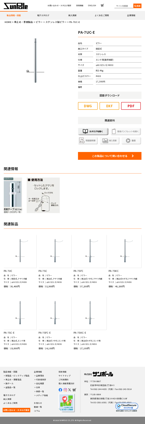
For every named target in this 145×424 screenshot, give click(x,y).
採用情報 (79, 5)
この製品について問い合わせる (109, 156)
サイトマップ (65, 375)
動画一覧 (38, 407)
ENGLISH (92, 5)
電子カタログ (43, 15)
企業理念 (40, 375)
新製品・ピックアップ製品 (17, 375)
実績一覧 (40, 391)
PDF (130, 105)
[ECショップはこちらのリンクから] (102, 5)
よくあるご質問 (102, 15)
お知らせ (38, 403)
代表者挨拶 (41, 379)
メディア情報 (42, 395)
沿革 (38, 387)
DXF (109, 105)
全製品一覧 (10, 387)
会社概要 (40, 383)
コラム (37, 410)
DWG (88, 105)
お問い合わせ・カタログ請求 (59, 5)
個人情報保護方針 (67, 383)
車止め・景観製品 (13, 379)
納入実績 (72, 15)
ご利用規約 (64, 379)
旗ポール (9, 383)
